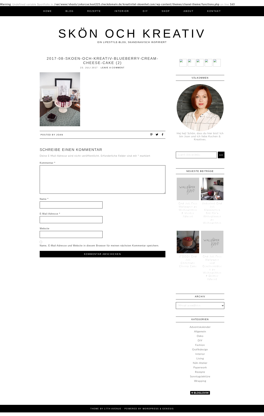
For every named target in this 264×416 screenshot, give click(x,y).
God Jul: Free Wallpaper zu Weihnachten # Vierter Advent (188, 210)
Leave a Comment (113, 68)
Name (44, 199)
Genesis (168, 409)
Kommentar (47, 163)
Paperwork (200, 367)
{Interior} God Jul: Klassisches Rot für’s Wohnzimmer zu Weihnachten (212, 213)
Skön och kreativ (132, 33)
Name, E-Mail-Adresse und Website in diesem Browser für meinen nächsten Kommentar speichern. (99, 245)
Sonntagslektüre (200, 376)
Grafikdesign (200, 349)
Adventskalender (200, 327)
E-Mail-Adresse (50, 213)
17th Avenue (112, 409)
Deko (200, 336)
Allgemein (200, 331)
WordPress (151, 409)
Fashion (200, 345)
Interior (200, 354)
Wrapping (200, 381)
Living (200, 358)
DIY (200, 340)
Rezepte (200, 372)
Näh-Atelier (200, 363)
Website (44, 228)
